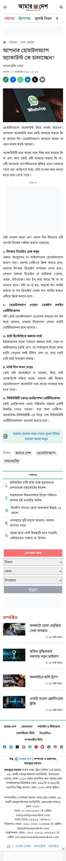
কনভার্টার (39, 846)
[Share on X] (35, 80)
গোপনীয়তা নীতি (25, 733)
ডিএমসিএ (45, 733)
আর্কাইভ (53, 846)
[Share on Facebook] (13, 80)
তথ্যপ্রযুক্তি (11, 461)
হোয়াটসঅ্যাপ (46, 453)
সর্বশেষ (33, 475)
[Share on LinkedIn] (28, 80)
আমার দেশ (23, 453)
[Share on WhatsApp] (20, 80)
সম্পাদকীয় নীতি (33, 739)
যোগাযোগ (26, 726)
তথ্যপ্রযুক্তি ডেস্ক (13, 66)
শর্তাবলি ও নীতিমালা (48, 726)
